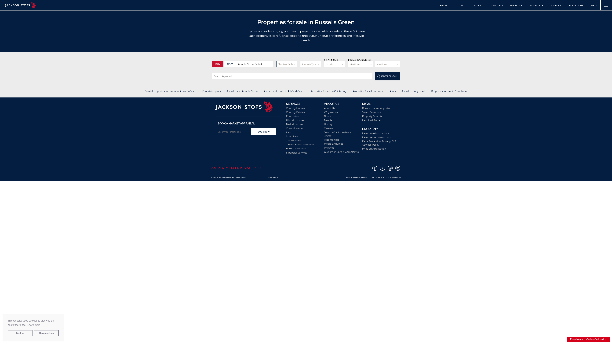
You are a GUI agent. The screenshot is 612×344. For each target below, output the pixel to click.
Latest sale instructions (375, 133)
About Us (329, 108)
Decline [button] (20, 333)
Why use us (331, 112)
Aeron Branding (361, 177)
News (327, 116)
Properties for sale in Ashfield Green (284, 91)
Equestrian (292, 116)
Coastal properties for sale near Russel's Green (170, 91)
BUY (217, 64)
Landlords (496, 5)
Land (289, 132)
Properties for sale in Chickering (328, 91)
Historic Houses (295, 120)
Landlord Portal (371, 120)
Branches (516, 5)
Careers (328, 128)
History (328, 124)
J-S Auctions (575, 5)
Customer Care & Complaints (341, 151)
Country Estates (295, 112)
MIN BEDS (331, 59)
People (328, 120)
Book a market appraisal (376, 108)
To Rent (477, 5)
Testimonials (331, 139)
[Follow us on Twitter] (382, 168)
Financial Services (296, 152)
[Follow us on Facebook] (374, 168)
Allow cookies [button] (46, 333)
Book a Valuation (296, 148)
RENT (230, 64)
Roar (378, 177)
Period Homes (294, 124)
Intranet (329, 147)
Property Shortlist (372, 116)
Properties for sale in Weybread (407, 91)
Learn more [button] (33, 325)
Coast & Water (294, 128)
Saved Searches (371, 112)
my (594, 5)
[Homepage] (249, 107)
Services (555, 5)
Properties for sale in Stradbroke (449, 91)
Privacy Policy (274, 177)
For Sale (445, 5)
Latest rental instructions (377, 137)
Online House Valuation (300, 144)
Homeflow (396, 177)
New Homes (536, 5)
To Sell (462, 5)
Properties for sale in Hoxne (368, 91)
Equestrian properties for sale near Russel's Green (230, 91)
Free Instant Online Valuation (588, 339)
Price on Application (374, 148)
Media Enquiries (333, 143)
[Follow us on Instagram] (390, 168)
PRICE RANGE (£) (359, 59)
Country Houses (295, 108)
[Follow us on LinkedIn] (397, 168)
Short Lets (292, 136)
